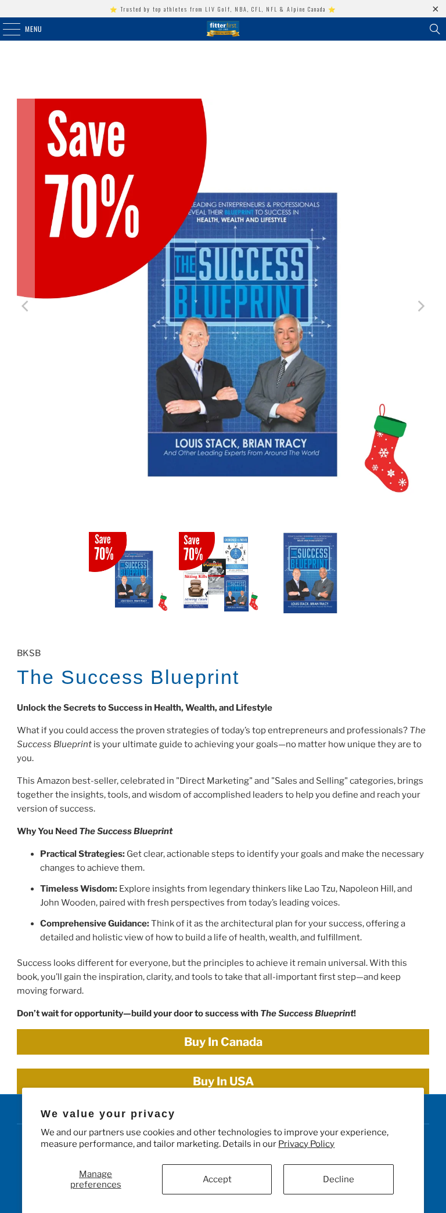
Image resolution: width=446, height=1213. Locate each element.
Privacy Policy (306, 1144)
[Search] (435, 29)
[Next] (420, 307)
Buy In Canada (223, 1042)
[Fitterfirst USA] (223, 29)
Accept (217, 1179)
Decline (338, 1179)
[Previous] (25, 307)
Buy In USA (223, 1081)
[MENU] (5, 29)
